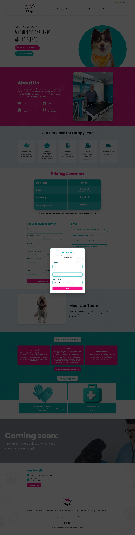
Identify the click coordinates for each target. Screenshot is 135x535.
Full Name (55, 262)
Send (67, 288)
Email (54, 271)
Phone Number (56, 279)
